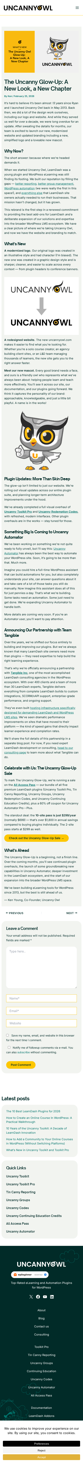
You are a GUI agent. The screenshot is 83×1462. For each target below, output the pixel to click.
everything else (31, 193)
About (41, 1310)
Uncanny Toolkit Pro (20, 1184)
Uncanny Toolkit (17, 1176)
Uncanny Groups (18, 1200)
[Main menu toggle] (77, 8)
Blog (41, 1318)
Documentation (41, 1408)
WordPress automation (19, 188)
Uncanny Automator (20, 1231)
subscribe (23, 1052)
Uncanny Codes (17, 1208)
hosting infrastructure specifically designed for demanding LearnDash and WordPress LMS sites (39, 712)
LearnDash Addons (41, 1416)
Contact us (41, 1326)
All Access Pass (17, 1223)
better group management (55, 183)
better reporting (25, 183)
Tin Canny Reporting (21, 1192)
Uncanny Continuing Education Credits (34, 1216)
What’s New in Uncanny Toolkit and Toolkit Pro (37, 1150)
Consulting (41, 1334)
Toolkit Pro (41, 1347)
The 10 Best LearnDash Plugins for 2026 (33, 1111)
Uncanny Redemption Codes (58, 511)
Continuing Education (41, 1371)
